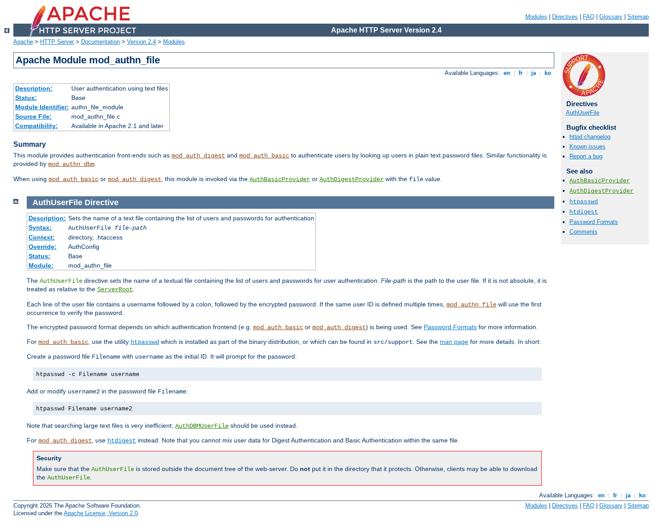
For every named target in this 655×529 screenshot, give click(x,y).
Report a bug (585, 156)
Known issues (587, 146)
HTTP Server (57, 41)
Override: (43, 246)
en (507, 73)
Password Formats (593, 222)
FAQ (588, 16)
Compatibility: (36, 125)
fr (520, 73)
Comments (583, 231)
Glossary (610, 16)
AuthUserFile (582, 112)
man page (454, 341)
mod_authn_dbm (71, 164)
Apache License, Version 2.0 (101, 513)
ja (533, 73)
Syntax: (40, 227)
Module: (41, 265)
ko (548, 73)
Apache (23, 41)
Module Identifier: (42, 107)
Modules (536, 16)
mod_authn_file (471, 304)
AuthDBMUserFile (202, 426)
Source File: (33, 116)
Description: (34, 88)
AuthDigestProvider (351, 179)
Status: (26, 97)
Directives (565, 16)
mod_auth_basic (264, 155)
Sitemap (638, 16)
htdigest (583, 212)
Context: (42, 237)
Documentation (100, 41)
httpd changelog (589, 136)
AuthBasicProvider (280, 179)
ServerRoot (115, 289)
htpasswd (583, 201)
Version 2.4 (141, 41)
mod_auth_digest (198, 155)
